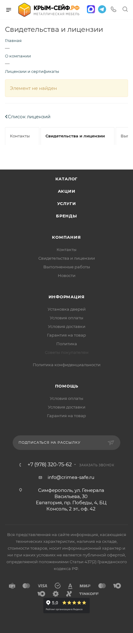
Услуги (66, 203)
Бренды (66, 215)
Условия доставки (66, 326)
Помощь (66, 386)
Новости (66, 275)
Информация (67, 296)
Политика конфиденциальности (67, 364)
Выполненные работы (66, 266)
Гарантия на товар (66, 335)
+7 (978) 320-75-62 (50, 464)
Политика (66, 343)
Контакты (66, 249)
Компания (66, 237)
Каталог (66, 178)
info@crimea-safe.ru (71, 477)
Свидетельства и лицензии (66, 258)
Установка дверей (67, 309)
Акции (66, 191)
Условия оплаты (66, 317)
